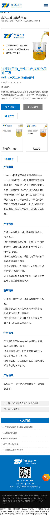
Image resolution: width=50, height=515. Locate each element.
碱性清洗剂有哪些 (10, 438)
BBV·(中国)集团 (18, 511)
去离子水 (16, 409)
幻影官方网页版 (40, 514)
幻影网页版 (29, 514)
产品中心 (19, 21)
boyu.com (33, 107)
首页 (11, 21)
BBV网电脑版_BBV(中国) (14, 514)
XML (4, 504)
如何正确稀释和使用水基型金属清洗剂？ (18, 427)
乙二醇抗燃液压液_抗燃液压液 (25, 403)
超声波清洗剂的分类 (10, 444)
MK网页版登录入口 (43, 509)
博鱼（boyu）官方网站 (25, 509)
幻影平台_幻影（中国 (8, 509)
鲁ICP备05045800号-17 (34, 501)
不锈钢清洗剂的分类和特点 (13, 450)
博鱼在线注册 (6, 511)
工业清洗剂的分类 (10, 433)
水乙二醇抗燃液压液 (32, 21)
